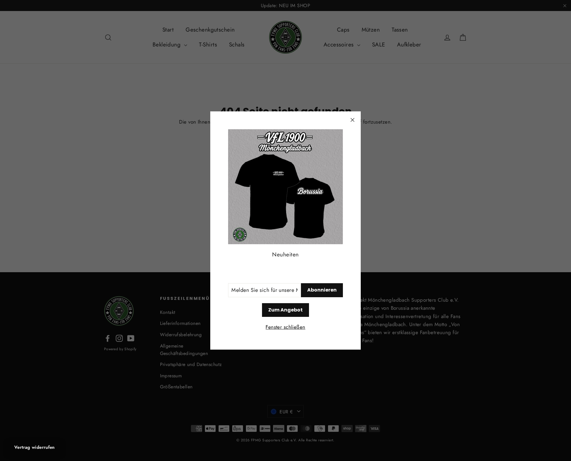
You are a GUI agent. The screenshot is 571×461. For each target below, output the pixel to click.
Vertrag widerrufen (34, 447)
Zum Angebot (285, 309)
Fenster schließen (285, 327)
